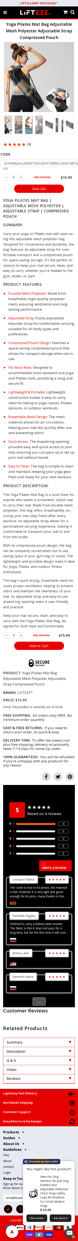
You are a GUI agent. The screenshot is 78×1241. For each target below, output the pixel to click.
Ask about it (60, 1218)
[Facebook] (20, 1209)
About (7, 1161)
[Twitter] (8, 1209)
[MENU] (5, 12)
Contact (8, 1166)
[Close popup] (70, 1164)
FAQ (6, 1155)
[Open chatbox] (70, 1233)
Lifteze (24, 692)
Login (7, 1172)
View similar (37, 1218)
